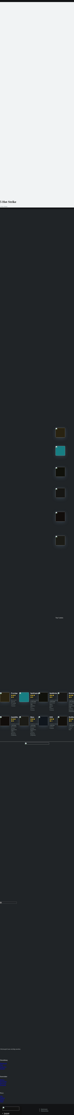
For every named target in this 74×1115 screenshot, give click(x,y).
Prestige (14, 693)
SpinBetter (53, 693)
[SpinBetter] (60, 476)
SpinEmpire (34, 693)
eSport (2, 1100)
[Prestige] (60, 437)
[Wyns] (60, 545)
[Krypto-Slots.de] (11, 1110)
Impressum (44, 1109)
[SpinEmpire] (60, 455)
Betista (71, 693)
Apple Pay (3, 1067)
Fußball (2, 1098)
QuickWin (14, 717)
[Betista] (60, 497)
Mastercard (3, 1063)
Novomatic (3, 1081)
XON (51, 717)
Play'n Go (3, 1083)
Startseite (6, 1113)
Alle (1, 1096)
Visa (1, 1065)
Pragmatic (3, 1085)
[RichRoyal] (62, 725)
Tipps (1, 1101)
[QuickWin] (60, 521)
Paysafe (2, 1068)
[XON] (43, 725)
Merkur (2, 1080)
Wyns (32, 717)
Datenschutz (44, 1111)
